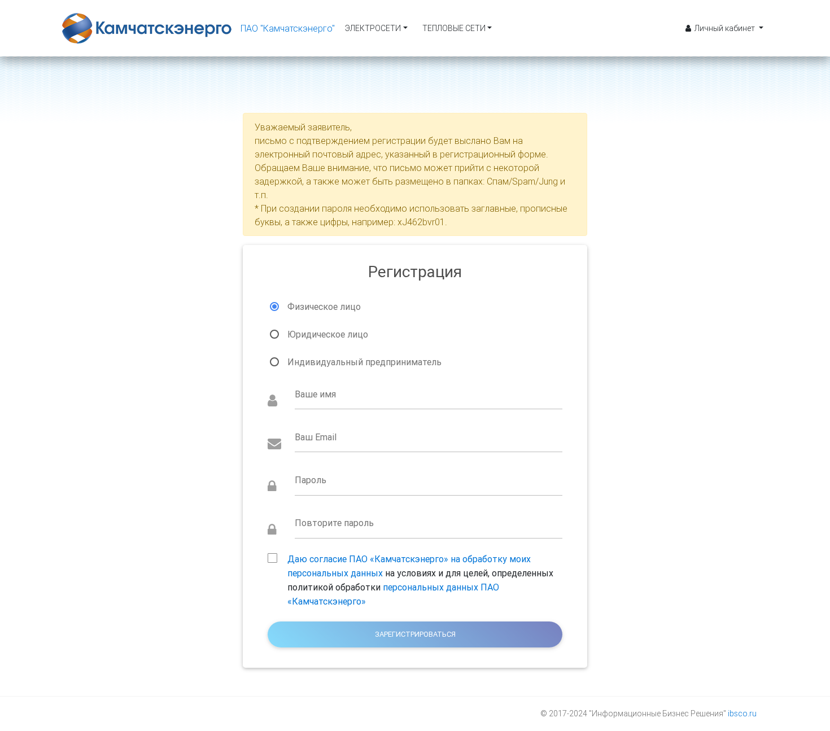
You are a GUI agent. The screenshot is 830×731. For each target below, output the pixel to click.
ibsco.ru (742, 713)
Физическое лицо (324, 306)
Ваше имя (315, 394)
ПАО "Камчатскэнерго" (288, 28)
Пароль (310, 479)
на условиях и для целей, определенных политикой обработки (420, 559)
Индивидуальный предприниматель (364, 361)
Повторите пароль (334, 522)
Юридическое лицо (327, 334)
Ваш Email (316, 437)
